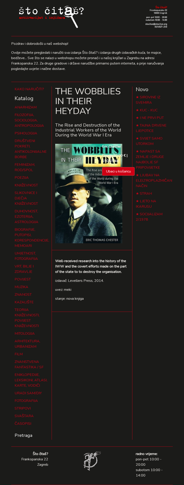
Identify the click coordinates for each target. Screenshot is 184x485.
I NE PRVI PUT (152, 117)
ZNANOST (23, 294)
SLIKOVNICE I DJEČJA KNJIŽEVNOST (26, 198)
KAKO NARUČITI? (29, 89)
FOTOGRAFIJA (26, 400)
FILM (19, 354)
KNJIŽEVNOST (26, 185)
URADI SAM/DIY (28, 393)
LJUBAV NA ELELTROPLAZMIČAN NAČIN (154, 180)
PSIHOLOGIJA (26, 133)
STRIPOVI (23, 408)
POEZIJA (22, 177)
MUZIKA (21, 287)
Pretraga (23, 435)
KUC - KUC (149, 110)
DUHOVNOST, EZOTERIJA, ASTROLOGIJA (26, 216)
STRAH (146, 193)
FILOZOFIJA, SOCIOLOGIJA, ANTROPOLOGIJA (29, 120)
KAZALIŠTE (24, 302)
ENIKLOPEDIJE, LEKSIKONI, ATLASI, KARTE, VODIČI (31, 380)
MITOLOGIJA (25, 333)
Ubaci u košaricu (118, 171)
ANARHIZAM (26, 107)
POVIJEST (23, 279)
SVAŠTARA (24, 416)
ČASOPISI (23, 423)
